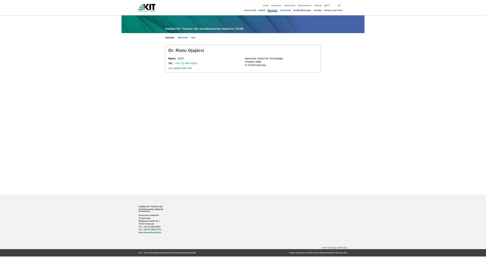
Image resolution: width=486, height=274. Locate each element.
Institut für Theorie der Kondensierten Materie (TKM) (204, 28)
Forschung (285, 10)
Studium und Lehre (333, 10)
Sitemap (318, 5)
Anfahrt (261, 10)
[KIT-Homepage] (147, 8)
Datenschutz (289, 5)
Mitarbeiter (273, 10)
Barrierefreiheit (304, 5)
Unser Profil (250, 10)
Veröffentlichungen (302, 10)
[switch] (346, 5)
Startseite (169, 38)
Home (266, 5)
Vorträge (317, 10)
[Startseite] (346, 10)
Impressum (276, 5)
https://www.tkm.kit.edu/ (150, 232)
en (339, 5)
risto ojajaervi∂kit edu (180, 68)
